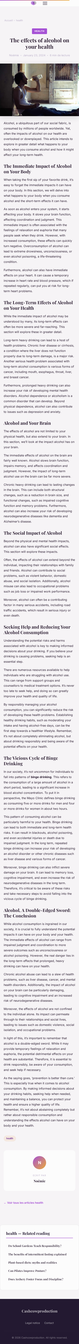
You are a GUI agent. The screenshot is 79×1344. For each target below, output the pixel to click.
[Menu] (45, 3)
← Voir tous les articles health (23, 1202)
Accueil (8, 20)
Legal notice (32, 1322)
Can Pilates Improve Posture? (27, 1271)
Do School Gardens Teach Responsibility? (34, 1246)
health (19, 20)
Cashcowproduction (40, 1310)
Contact (49, 1322)
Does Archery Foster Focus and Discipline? (35, 1279)
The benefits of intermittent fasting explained (37, 1254)
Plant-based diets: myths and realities (32, 1262)
